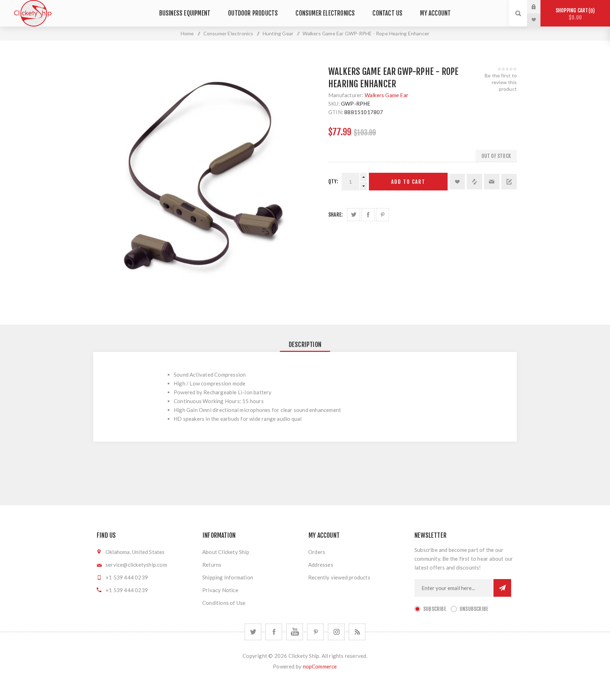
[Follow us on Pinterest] (315, 632)
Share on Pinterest (382, 214)
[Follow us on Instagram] (336, 632)
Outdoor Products (253, 13)
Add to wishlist (457, 181)
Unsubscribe (474, 609)
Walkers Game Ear (386, 95)
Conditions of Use (223, 603)
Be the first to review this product (501, 82)
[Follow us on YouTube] (294, 632)
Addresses (320, 564)
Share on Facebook (368, 214)
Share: (335, 214)
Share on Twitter (353, 214)
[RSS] (357, 632)
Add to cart (408, 181)
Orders (316, 552)
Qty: (333, 181)
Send (502, 588)
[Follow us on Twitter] (253, 632)
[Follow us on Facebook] (273, 632)
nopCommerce (320, 666)
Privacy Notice (220, 590)
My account (435, 13)
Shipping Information (227, 577)
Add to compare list (474, 181)
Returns (211, 564)
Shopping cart (574, 14)
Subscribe (434, 609)
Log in (539, 7)
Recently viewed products (339, 577)
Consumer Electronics (325, 13)
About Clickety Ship (225, 552)
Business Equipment (185, 13)
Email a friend (492, 181)
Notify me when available (509, 181)
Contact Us (387, 13)
